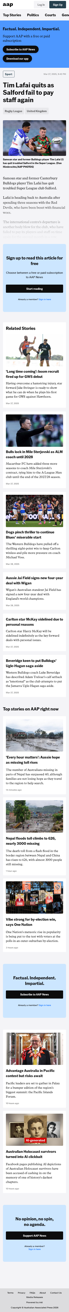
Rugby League (13, 111)
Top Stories (12, 14)
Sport (9, 74)
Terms (10, 1293)
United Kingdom (37, 111)
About (43, 1293)
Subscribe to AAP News (20, 49)
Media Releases (34, 1297)
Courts (50, 14)
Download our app (17, 58)
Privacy (21, 1293)
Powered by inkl (34, 1302)
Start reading (34, 289)
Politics (33, 14)
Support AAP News (34, 1235)
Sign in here (45, 299)
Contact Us (56, 1293)
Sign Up (57, 4)
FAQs (32, 1293)
